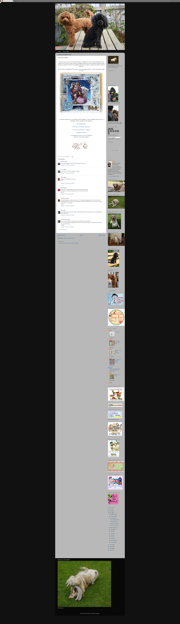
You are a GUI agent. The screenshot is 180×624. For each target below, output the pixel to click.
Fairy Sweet (117, 331)
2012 (110, 512)
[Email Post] (72, 156)
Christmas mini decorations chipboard (81, 129)
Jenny (110, 373)
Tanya (110, 367)
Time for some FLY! (114, 525)
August (112, 529)
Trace (62, 169)
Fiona (110, 358)
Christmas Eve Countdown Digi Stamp (81, 126)
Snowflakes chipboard (81, 132)
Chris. (110, 330)
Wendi (62, 187)
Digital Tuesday (82, 135)
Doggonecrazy (63, 6)
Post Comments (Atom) (69, 238)
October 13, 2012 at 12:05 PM (67, 183)
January (112, 542)
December (113, 514)
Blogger (98, 613)
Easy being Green (117, 375)
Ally (62, 210)
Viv (114, 161)
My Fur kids (66, 51)
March (112, 538)
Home (59, 51)
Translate (118, 138)
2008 (110, 550)
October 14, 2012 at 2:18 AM (67, 205)
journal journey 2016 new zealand (118, 360)
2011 (110, 544)
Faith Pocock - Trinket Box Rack (118, 342)
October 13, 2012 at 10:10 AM (67, 165)
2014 (110, 509)
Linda (110, 382)
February (113, 540)
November (113, 516)
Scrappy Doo (64, 219)
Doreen (62, 161)
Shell (110, 349)
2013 (110, 511)
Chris (62, 177)
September (113, 527)
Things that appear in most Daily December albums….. (115, 369)
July (112, 531)
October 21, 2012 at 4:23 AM (67, 215)
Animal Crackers (114, 521)
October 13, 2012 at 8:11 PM (67, 194)
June (112, 533)
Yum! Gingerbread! (114, 519)
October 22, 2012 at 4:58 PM (67, 226)
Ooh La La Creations (80, 137)
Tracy (110, 340)
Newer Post (61, 235)
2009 (110, 548)
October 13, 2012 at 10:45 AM (67, 173)
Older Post (101, 235)
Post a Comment (63, 229)
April (112, 536)
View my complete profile (113, 176)
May (112, 535)
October (112, 518)
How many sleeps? (114, 523)
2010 (110, 546)
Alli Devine (63, 198)
